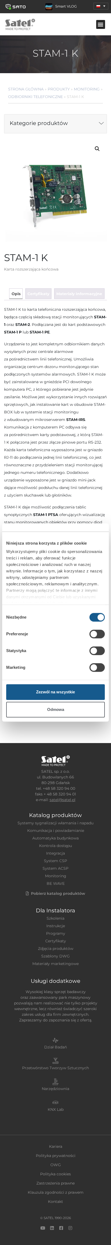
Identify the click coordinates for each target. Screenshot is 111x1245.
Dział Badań (55, 1047)
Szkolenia (55, 918)
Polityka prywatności (55, 1155)
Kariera (55, 1146)
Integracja (55, 853)
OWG (55, 1164)
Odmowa (55, 709)
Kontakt (55, 1201)
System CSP (55, 860)
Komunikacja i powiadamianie (55, 830)
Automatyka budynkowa (55, 838)
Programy (55, 933)
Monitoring (87, 89)
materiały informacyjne (79, 293)
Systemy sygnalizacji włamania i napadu (55, 823)
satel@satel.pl (62, 799)
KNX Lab (56, 1109)
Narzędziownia (55, 1088)
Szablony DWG (55, 956)
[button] (100, 6)
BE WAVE (56, 883)
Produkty (59, 89)
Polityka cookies (55, 1174)
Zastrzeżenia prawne (55, 1183)
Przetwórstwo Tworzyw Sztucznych (55, 1067)
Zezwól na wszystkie (55, 692)
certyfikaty (38, 293)
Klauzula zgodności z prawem (56, 1192)
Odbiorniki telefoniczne (35, 96)
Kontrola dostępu (55, 845)
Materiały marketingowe (55, 963)
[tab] (15, 293)
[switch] (97, 634)
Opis (16, 293)
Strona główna (26, 89)
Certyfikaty (55, 941)
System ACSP (55, 868)
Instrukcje (55, 925)
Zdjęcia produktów (55, 948)
